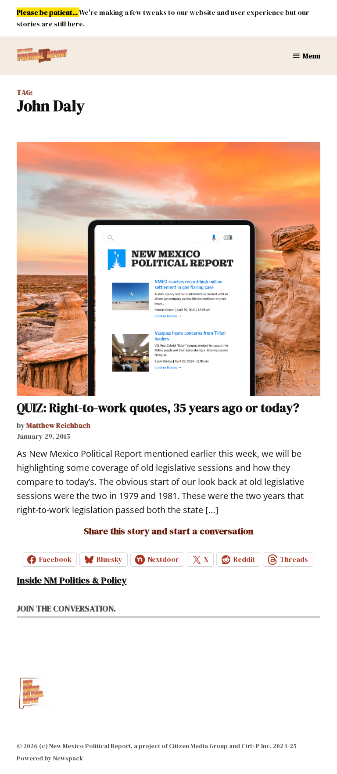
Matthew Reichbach (58, 425)
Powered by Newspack (50, 758)
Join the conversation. (66, 608)
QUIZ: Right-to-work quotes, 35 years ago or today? (158, 407)
